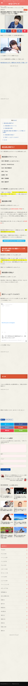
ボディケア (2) (4, 588)
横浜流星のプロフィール (10, 125)
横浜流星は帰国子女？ (8, 123)
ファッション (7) (5, 584)
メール (2, 458)
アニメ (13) (3, 553)
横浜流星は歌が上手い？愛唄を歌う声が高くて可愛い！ (13, 62)
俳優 (7, 419)
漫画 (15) (3, 619)
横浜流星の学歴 (7, 128)
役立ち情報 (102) (5, 596)
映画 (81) (3, 607)
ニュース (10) (4, 580)
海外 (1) (3, 615)
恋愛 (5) (3, 599)
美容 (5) (3, 623)
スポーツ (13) (4, 569)
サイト (2, 464)
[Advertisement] (14, 81)
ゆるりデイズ (14, 4)
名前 (2, 453)
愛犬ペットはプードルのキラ (11, 137)
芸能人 (3, 419)
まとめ (5, 139)
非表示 (15, 120)
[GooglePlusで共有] (14, 30)
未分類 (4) (3, 611)
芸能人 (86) (3, 626)
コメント (2, 443)
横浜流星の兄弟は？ (8, 134)
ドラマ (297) (4, 576)
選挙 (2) (3, 630)
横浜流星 (4, 340)
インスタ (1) (4, 561)
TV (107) (3, 549)
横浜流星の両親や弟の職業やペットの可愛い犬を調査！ (14, 131)
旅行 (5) (3, 603)
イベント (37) (4, 557)
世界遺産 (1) (4, 592)
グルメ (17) (3, 565)
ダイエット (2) (4, 573)
